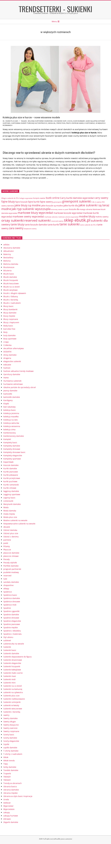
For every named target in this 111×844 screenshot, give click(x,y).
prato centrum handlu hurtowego (80, 123)
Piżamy (6, 546)
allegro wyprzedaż (26, 198)
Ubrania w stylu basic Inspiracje (17, 796)
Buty (5, 332)
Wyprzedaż (8, 806)
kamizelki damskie (11, 397)
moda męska (9, 514)
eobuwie (7, 364)
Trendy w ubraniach (12, 783)
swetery (5, 224)
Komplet (7, 439)
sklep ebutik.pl (77, 220)
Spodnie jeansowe (11, 624)
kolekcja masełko (11, 416)
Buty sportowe (9, 338)
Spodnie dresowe (11, 617)
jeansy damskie (10, 390)
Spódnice (7, 591)
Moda (6, 507)
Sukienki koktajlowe (12, 669)
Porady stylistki (10, 562)
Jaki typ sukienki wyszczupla (31, 209)
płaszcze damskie (11, 553)
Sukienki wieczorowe (12, 708)
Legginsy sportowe (11, 494)
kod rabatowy (9, 407)
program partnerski (12, 569)
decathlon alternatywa (13, 348)
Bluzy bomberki (10, 309)
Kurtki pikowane (10, 475)
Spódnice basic (10, 595)
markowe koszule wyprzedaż (68, 212)
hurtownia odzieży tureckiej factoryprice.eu (29, 123)
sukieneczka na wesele (13, 643)
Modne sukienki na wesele (15, 520)
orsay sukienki (12, 220)
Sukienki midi (9, 679)
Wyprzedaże (8, 809)
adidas (6, 244)
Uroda (6, 799)
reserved (7, 575)
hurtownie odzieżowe (13, 384)
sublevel (7, 640)
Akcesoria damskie (11, 247)
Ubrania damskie (11, 789)
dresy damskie (10, 355)
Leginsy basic (9, 497)
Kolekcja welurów (11, 423)
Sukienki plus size (11, 695)
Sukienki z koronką (11, 712)
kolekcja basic (9, 410)
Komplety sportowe (12, 458)
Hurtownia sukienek (12, 381)
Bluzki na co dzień (11, 286)
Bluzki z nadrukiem (12, 303)
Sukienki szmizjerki (12, 702)
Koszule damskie (11, 465)
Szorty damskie (10, 738)
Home (6, 377)
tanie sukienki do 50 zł (88, 225)
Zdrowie (7, 819)
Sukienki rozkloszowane (14, 699)
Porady (6, 559)
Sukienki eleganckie (12, 663)
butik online (52, 197)
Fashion (6, 368)
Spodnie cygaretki (11, 611)
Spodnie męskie (10, 627)
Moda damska (9, 510)
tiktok (5, 757)
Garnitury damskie (11, 374)
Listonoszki (8, 501)
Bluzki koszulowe (11, 283)
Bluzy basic (8, 306)
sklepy (6, 588)
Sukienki (7, 647)
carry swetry (101, 197)
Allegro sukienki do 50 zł (10, 198)
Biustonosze (8, 267)
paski (5, 543)
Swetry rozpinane (11, 731)
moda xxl (52, 123)
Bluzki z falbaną (10, 296)
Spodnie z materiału (12, 634)
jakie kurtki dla (70, 205)
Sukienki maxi (9, 676)
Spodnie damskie (11, 614)
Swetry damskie (10, 718)
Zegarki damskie (10, 822)
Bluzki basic (8, 273)
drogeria (7, 358)
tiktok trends (9, 760)
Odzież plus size (11, 121)
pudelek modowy (11, 572)
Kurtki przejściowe (11, 478)
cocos (69, 121)
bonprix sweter (39, 198)
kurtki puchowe (10, 481)
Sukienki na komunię (12, 689)
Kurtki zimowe (9, 488)
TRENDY (7, 776)
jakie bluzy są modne (27, 205)
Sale (5, 578)
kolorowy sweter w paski (59, 209)
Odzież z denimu (11, 536)
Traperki (7, 773)
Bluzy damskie (9, 312)
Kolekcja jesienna (11, 413)
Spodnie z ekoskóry (12, 630)
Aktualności (8, 251)
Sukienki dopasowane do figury (17, 656)
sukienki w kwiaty (11, 705)
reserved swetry (57, 221)
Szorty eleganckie (11, 741)
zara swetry (16, 228)
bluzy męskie (9, 316)
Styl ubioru (8, 637)
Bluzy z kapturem (11, 322)
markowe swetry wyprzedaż (28, 216)
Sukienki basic (9, 650)
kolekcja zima (9, 429)
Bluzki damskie (10, 277)
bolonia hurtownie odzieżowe (40, 121)
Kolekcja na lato (10, 419)
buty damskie (9, 335)
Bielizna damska (10, 264)
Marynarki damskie (12, 504)
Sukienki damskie (11, 653)
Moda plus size (10, 517)
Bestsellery (8, 257)
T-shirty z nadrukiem (12, 754)
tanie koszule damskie (36, 224)
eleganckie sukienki (12, 361)
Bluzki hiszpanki (10, 280)
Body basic (8, 325)
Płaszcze (7, 549)
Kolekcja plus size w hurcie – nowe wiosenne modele (31, 117)
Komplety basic (10, 442)
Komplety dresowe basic (14, 452)
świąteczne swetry (30, 229)
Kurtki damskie (10, 468)
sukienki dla (99, 220)
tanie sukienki (70, 224)
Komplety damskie (11, 445)
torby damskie (9, 767)
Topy (5, 763)
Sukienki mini (9, 682)
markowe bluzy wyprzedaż (35, 213)
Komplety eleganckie (12, 455)
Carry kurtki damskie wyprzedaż (77, 197)
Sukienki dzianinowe (12, 660)
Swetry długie (9, 721)
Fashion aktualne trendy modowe (18, 371)
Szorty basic (8, 734)
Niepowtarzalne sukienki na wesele (19, 523)
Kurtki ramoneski (11, 484)
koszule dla (74, 209)
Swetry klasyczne (11, 725)
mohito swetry (102, 216)
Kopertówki (8, 462)
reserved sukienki (37, 220)
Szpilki (6, 744)
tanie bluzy (17, 224)
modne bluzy (87, 216)
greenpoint (57, 202)
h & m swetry (96, 202)
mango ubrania (86, 209)
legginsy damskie (11, 491)
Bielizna (7, 260)
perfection (60, 123)
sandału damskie (11, 582)
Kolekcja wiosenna (11, 426)
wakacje (7, 802)
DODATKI (7, 351)
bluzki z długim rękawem (14, 293)
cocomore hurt (59, 121)
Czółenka (7, 345)
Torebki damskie (10, 770)
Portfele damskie (11, 566)
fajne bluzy (8, 201)
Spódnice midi (9, 604)
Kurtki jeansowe (10, 471)
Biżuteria (7, 270)
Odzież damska (10, 530)
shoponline (8, 585)
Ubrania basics (10, 786)
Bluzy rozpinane (10, 319)
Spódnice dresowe (11, 601)
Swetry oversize (10, 728)
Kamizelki (7, 394)
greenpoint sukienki (76, 201)
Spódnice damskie (11, 598)
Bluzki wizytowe (10, 290)
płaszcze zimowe (11, 556)
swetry (6, 715)
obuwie (6, 527)
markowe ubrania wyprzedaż (68, 217)
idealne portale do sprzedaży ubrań (19, 387)
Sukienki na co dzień (12, 686)
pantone (7, 540)
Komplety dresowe (11, 449)
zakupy (6, 812)
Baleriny (7, 254)
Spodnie (7, 608)
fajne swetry (46, 201)
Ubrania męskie (10, 793)
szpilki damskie (10, 747)
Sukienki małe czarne (13, 673)
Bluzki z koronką (10, 299)
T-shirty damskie (10, 750)
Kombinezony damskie (13, 436)
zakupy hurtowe (10, 815)
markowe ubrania (51, 217)
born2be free (9, 329)
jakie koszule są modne (52, 205)
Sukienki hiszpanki (11, 666)
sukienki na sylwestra (13, 692)
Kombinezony (9, 432)
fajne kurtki (33, 201)
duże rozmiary (79, 121)
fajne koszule (21, 201)
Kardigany (8, 400)
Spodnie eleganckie (12, 621)
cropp (6, 342)
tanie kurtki (53, 224)
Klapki (6, 403)
